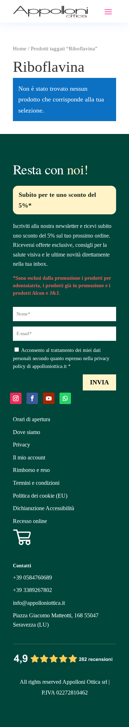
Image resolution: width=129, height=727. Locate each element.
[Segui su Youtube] (48, 398)
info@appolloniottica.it (39, 603)
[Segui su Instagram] (16, 398)
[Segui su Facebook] (32, 398)
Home (20, 48)
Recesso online (30, 521)
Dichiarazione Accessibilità (43, 508)
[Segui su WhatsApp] (65, 398)
